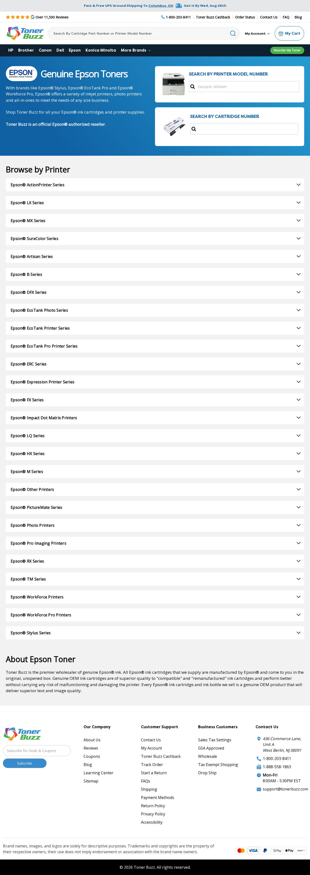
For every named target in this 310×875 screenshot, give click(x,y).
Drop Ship (207, 772)
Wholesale (207, 756)
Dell (60, 50)
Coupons (92, 756)
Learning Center (98, 772)
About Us (92, 740)
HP (10, 50)
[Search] (233, 33)
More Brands (134, 50)
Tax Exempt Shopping (218, 764)
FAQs (145, 781)
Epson (75, 50)
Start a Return (154, 772)
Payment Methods (157, 797)
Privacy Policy (153, 814)
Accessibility (152, 822)
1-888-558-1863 (277, 766)
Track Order (152, 764)
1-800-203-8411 (277, 758)
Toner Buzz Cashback (213, 17)
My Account (255, 33)
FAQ (286, 17)
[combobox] (143, 33)
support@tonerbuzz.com (285, 789)
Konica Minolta (100, 50)
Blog (298, 17)
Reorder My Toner (287, 50)
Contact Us (269, 17)
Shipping (149, 789)
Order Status (245, 17)
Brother (26, 50)
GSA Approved (211, 748)
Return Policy (153, 805)
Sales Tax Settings (214, 740)
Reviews (91, 748)
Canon (45, 50)
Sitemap (91, 781)
